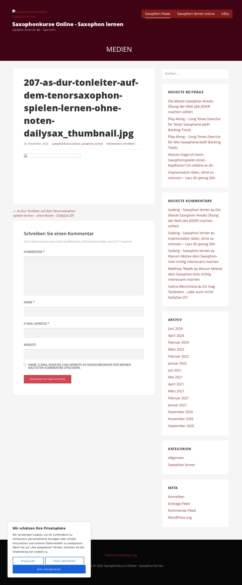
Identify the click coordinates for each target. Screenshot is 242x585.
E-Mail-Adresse (37, 323)
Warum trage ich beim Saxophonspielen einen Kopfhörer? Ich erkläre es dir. (191, 160)
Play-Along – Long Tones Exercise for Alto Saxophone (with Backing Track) (194, 142)
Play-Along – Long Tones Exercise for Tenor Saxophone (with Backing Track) (194, 124)
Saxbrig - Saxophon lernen (189, 209)
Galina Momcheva (182, 286)
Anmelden (176, 496)
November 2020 (180, 419)
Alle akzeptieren (49, 569)
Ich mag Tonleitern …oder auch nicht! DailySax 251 (191, 292)
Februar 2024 (178, 342)
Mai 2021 (175, 377)
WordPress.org (180, 517)
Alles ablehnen (65, 561)
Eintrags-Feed (179, 503)
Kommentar (34, 252)
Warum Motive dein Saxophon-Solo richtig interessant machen (195, 274)
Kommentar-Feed (182, 510)
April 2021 (176, 384)
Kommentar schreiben (121, 143)
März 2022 (176, 349)
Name (29, 302)
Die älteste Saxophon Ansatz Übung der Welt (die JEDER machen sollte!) (190, 106)
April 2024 (176, 335)
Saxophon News (157, 13)
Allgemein (176, 457)
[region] (49, 549)
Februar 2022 (178, 356)
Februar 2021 (178, 398)
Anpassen (28, 561)
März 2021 (176, 391)
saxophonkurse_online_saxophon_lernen (77, 143)
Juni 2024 (175, 328)
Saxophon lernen (181, 464)
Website (30, 345)
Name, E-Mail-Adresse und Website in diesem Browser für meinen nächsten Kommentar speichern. (79, 366)
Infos (225, 13)
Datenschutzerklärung (121, 555)
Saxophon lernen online (195, 13)
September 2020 (181, 425)
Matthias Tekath (180, 268)
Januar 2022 (177, 363)
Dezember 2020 (180, 412)
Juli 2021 (175, 370)
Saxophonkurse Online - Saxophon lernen (67, 24)
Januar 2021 (177, 405)
